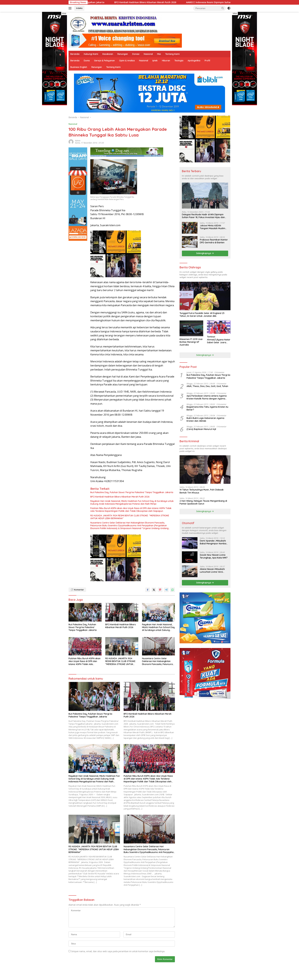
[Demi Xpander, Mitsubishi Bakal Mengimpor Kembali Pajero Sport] (189, 543)
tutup (64, 13)
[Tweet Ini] (154, 589)
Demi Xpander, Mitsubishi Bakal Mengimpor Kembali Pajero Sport (213, 542)
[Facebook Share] (147, 589)
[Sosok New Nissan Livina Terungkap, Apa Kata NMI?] (189, 557)
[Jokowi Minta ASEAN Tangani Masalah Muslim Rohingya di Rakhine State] (189, 228)
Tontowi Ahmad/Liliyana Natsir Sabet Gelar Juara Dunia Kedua (218, 339)
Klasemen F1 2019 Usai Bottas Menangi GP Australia (191, 342)
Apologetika (194, 60)
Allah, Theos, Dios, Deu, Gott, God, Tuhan (207, 386)
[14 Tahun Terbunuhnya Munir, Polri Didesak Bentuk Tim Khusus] (205, 469)
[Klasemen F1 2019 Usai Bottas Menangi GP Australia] (191, 328)
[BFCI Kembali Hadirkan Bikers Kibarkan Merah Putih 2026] (121, 612)
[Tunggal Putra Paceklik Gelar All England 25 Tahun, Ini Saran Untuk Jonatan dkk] (205, 296)
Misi (159, 54)
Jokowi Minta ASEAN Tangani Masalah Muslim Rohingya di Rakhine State (213, 227)
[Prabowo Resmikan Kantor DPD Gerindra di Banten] (189, 242)
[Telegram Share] (166, 589)
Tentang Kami (172, 54)
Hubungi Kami (91, 54)
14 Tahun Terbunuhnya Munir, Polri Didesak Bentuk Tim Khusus (202, 491)
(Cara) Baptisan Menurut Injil (201, 429)
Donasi (135, 54)
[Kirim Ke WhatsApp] (172, 589)
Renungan (122, 54)
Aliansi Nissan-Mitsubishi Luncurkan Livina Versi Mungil (212, 570)
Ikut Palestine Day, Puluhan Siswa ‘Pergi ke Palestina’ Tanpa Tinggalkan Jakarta (131, 492)
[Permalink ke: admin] (71, 141)
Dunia (87, 60)
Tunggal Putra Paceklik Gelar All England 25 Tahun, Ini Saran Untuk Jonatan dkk (202, 314)
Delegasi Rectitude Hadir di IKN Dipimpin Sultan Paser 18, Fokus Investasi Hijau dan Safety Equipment (203, 216)
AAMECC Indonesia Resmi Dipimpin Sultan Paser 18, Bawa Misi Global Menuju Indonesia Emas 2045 (175, 2)
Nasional (148, 54)
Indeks (79, 8)
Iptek (155, 60)
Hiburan (166, 60)
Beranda (74, 54)
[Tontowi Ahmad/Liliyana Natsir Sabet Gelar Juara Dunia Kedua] (218, 327)
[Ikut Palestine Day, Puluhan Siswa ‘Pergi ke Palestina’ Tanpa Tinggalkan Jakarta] (85, 612)
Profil (207, 60)
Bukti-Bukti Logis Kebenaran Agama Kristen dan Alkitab (205, 419)
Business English (78, 67)
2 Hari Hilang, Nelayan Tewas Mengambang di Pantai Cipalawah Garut (203, 502)
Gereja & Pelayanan (104, 60)
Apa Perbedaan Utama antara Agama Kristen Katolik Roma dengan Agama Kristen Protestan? (207, 397)
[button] (223, 8)
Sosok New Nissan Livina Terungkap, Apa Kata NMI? (214, 556)
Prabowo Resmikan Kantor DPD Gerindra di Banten (214, 241)
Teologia (178, 60)
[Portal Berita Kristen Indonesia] (115, 24)
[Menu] (71, 8)
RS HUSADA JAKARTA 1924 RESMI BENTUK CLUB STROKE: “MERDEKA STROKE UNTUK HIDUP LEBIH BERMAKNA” (129, 517)
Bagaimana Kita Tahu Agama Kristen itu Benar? (207, 408)
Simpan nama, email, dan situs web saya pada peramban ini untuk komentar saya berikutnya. (118, 951)
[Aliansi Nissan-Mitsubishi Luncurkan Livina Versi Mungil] (189, 571)
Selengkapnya (204, 253)
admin (77, 140)
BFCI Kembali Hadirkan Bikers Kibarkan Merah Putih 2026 (120, 496)
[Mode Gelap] (228, 8)
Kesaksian (107, 54)
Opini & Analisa (127, 60)
